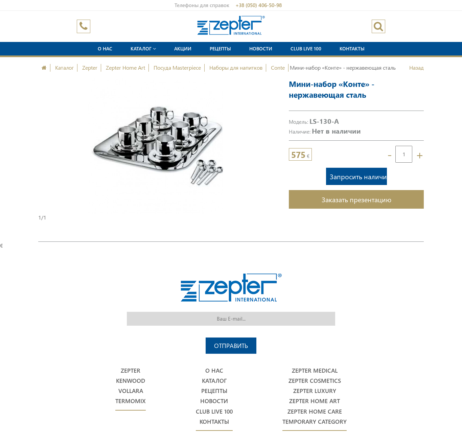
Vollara (130, 391)
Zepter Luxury (314, 391)
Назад (416, 67)
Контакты (352, 48)
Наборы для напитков (235, 67)
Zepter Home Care (314, 411)
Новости (260, 48)
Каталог (142, 48)
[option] (155, 146)
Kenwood (130, 381)
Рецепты (220, 48)
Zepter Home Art (125, 67)
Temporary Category (314, 421)
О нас (105, 48)
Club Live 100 (306, 48)
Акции (182, 48)
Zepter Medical (315, 370)
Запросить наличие (358, 176)
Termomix (130, 401)
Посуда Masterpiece (177, 67)
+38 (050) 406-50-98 (258, 5)
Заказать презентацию (356, 199)
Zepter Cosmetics (314, 381)
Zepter (89, 67)
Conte (278, 67)
